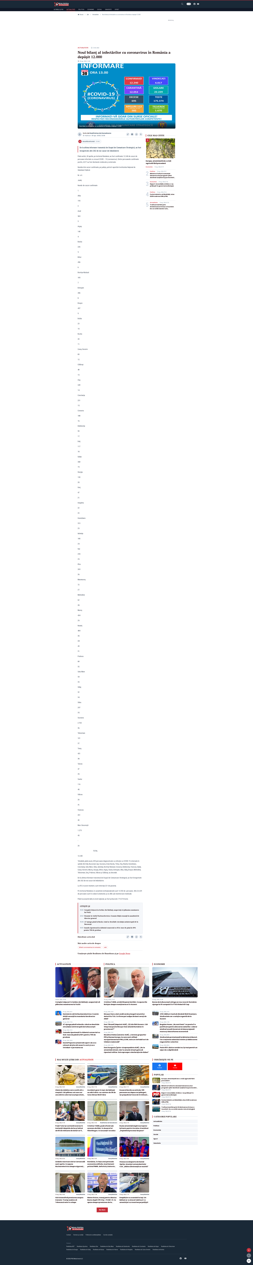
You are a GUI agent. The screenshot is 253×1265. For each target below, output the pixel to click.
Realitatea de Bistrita (158, 1249)
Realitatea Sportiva (82, 1246)
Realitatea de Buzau (98, 1249)
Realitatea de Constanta (138, 1246)
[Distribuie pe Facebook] (132, 134)
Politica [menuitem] (81, 9)
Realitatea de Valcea (112, 1249)
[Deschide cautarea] (182, 4)
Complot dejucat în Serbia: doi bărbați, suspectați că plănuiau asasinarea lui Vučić (111, 911)
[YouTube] (198, 4)
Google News (124, 953)
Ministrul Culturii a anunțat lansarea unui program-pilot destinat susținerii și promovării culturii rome (162, 177)
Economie (149, 167)
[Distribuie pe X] (141, 134)
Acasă (81, 14)
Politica (152, 171)
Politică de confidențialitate (93, 1235)
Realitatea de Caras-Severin (142, 1249)
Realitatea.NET (70, 1246)
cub (105, 947)
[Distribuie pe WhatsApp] (136, 134)
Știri (88, 14)
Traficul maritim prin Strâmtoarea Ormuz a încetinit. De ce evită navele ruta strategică (162, 208)
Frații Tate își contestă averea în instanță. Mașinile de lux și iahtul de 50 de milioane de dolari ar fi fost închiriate (69, 1129)
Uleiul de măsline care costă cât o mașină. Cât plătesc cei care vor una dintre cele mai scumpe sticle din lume (69, 1093)
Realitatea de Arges (153, 1246)
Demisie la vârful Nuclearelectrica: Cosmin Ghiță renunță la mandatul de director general (111, 917)
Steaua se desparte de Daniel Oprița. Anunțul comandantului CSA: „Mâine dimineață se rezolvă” (133, 1164)
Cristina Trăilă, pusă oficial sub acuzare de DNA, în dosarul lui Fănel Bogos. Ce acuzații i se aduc (101, 1128)
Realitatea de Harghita (126, 1249)
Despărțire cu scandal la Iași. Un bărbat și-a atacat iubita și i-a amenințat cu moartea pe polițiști (133, 1199)
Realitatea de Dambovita (123, 1246)
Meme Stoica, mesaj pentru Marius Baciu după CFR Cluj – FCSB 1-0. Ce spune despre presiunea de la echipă (102, 1201)
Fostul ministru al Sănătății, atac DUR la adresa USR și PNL (162, 195)
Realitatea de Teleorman (168, 1246)
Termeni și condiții (78, 1235)
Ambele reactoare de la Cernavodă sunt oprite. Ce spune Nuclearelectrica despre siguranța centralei (70, 1165)
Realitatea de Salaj (85, 1249)
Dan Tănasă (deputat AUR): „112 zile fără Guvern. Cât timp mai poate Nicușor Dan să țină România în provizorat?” (126, 1026)
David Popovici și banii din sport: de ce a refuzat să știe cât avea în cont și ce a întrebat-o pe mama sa (79, 1045)
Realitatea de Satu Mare (107, 1246)
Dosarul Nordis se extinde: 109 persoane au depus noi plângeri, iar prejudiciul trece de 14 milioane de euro (133, 1093)
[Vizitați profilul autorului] (80, 134)
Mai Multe (102, 1210)
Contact (68, 1235)
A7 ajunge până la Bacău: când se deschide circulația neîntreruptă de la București (111, 923)
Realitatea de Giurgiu (72, 1249)
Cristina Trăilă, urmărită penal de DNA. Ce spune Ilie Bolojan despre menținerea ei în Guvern (125, 1003)
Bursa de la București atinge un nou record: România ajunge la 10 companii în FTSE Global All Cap (174, 1003)
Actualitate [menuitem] (71, 9)
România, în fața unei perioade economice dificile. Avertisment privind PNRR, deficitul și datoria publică (101, 1165)
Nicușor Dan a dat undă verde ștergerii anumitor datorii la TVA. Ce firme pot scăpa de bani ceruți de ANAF (125, 1016)
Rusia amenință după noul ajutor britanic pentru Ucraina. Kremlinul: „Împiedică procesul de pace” (134, 1128)
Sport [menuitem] (117, 9)
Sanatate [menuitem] (108, 9)
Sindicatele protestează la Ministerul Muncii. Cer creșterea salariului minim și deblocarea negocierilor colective (178, 1039)
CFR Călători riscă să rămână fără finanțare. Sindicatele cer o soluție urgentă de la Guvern (178, 1016)
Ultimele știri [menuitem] (58, 9)
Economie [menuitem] (90, 9)
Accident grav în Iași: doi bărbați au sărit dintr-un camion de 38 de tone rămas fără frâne (101, 1092)
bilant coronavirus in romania (90, 947)
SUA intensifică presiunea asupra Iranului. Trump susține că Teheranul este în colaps (69, 1199)
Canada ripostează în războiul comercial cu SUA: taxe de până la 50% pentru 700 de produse (110, 929)
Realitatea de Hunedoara (100, 133)
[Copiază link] (128, 134)
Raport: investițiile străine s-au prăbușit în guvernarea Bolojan (162, 185)
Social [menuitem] (99, 9)
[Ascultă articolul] (249, 1250)
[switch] (189, 4)
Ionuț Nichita (80, 1087)
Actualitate (96, 14)
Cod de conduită (107, 1235)
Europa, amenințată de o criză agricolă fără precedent (158, 162)
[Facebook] (194, 4)
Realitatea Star (94, 1246)
